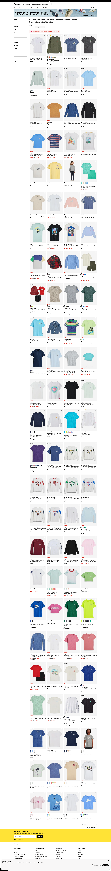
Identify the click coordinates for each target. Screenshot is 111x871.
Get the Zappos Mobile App (19, 854)
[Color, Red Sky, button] (55, 589)
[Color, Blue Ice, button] (49, 783)
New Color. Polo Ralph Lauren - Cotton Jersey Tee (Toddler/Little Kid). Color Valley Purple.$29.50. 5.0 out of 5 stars (38, 457)
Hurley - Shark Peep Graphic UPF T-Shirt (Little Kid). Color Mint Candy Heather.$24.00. (38, 235)
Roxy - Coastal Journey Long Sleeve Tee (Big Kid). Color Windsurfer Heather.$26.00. (89, 235)
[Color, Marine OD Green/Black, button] (85, 621)
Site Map (58, 854)
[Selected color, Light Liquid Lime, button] (81, 340)
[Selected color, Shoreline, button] (47, 783)
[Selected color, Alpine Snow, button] (81, 274)
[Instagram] (14, 844)
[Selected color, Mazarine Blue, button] (81, 685)
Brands (79, 850)
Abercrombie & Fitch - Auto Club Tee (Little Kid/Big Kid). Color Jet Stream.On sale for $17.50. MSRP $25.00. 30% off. (55, 710)
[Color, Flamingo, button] (83, 527)
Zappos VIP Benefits (18, 858)
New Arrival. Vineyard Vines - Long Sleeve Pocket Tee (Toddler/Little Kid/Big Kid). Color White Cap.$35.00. (89, 425)
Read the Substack (61, 1)
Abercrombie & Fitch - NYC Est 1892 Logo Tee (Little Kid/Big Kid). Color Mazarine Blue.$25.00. (89, 677)
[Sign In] (93, 4)
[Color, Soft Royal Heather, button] (51, 57)
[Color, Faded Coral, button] (51, 783)
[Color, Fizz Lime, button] (66, 432)
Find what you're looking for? (90, 827)
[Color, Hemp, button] (68, 751)
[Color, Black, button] (32, 621)
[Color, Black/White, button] (49, 306)
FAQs (36, 850)
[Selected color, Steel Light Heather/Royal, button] (64, 306)
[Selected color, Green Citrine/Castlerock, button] (81, 621)
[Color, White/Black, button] (68, 621)
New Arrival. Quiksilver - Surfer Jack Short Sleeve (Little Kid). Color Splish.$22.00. (38, 331)
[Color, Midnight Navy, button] (85, 815)
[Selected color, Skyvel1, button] (30, 783)
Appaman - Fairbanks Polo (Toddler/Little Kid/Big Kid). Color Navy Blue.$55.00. (38, 362)
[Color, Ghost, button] (87, 815)
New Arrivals (80, 854)
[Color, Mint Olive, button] (55, 57)
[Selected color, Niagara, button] (30, 91)
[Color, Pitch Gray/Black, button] (66, 621)
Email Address (18, 836)
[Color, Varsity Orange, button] (49, 57)
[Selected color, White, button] (64, 815)
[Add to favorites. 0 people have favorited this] (45, 35)
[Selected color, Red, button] (30, 306)
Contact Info (37, 852)
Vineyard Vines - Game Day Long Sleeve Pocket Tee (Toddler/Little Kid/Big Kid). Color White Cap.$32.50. (55, 425)
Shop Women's (86, 15)
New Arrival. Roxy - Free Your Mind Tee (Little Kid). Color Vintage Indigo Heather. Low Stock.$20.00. (72, 50)
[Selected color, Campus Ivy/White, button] (64, 621)
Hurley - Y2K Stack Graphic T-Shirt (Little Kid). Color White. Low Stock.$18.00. (89, 775)
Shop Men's (92, 15)
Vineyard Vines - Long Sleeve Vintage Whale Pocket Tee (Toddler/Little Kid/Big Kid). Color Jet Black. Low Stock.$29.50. (72, 550)
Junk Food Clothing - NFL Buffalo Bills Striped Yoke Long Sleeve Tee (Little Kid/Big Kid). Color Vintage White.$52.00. (89, 488)
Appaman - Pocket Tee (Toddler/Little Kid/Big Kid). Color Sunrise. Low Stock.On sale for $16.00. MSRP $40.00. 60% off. (55, 175)
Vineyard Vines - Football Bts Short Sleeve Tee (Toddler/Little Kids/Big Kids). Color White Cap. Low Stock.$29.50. (38, 50)
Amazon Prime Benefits (19, 856)
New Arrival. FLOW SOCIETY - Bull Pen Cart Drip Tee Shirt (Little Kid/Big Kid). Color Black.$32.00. (89, 710)
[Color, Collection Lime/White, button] (66, 589)
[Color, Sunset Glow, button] (55, 783)
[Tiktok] (18, 844)
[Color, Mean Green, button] (83, 815)
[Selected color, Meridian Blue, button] (64, 432)
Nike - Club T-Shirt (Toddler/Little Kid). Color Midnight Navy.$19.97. (72, 743)
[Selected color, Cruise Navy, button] (30, 432)
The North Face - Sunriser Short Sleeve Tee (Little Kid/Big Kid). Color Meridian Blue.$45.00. (72, 425)
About (15, 850)
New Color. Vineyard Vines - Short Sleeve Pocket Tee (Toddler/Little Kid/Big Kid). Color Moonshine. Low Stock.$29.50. (38, 743)
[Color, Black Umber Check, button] (49, 274)
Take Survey (58, 856)
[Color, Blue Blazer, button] (68, 717)
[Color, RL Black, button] (34, 432)
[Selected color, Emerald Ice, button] (81, 306)
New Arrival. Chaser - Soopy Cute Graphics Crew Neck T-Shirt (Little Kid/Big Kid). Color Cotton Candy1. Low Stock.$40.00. (38, 807)
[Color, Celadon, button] (32, 465)
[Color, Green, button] (32, 306)
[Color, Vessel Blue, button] (36, 465)
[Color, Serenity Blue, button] (32, 751)
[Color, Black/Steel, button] (68, 306)
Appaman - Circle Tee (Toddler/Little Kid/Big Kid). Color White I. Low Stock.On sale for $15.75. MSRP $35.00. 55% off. (89, 144)
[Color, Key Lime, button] (51, 589)
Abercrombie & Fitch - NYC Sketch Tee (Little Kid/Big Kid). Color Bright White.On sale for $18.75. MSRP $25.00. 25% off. (55, 206)
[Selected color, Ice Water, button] (81, 527)
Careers (15, 852)
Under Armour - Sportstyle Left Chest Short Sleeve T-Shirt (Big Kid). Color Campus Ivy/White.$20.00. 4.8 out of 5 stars (72, 613)
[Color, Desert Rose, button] (34, 465)
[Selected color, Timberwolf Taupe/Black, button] (47, 306)
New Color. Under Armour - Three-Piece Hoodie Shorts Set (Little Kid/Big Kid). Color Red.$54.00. (38, 299)
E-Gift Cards (59, 858)
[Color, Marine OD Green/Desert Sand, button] (66, 306)
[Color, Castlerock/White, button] (83, 621)
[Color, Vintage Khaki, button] (53, 57)
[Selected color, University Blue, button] (47, 815)
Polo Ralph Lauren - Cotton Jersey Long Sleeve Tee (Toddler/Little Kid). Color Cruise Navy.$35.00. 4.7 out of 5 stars (38, 425)
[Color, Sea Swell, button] (85, 527)
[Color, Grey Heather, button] (66, 717)
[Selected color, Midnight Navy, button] (64, 751)
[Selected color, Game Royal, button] (30, 621)
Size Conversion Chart (61, 850)
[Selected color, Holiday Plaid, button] (47, 274)
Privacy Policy (40, 862)
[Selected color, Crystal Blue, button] (47, 589)
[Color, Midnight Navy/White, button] (87, 621)
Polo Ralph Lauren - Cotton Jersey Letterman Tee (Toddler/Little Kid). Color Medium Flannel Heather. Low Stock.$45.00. (89, 50)
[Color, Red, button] (87, 306)
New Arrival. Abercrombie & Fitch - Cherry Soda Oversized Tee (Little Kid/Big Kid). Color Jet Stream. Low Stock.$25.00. (72, 677)
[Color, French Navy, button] (38, 465)
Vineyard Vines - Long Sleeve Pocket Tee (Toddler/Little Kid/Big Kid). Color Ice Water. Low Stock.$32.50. (89, 519)
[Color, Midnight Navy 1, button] (66, 751)
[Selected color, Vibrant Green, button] (81, 183)
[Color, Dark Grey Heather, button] (49, 122)
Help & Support (94, 7)
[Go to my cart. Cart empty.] (96, 4)
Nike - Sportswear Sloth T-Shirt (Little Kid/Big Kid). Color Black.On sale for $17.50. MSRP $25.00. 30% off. (55, 235)
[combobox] (37, 4)
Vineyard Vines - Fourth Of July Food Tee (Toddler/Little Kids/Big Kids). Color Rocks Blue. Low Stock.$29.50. (55, 362)
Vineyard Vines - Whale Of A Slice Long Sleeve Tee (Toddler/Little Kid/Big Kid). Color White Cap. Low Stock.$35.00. (72, 519)
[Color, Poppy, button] (53, 589)
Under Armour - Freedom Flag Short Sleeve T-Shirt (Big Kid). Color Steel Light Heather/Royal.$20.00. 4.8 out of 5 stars (72, 299)
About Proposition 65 (39, 858)
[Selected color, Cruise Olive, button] (47, 57)
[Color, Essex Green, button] (49, 589)
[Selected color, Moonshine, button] (30, 751)
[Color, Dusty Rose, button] (83, 685)
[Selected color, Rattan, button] (64, 783)
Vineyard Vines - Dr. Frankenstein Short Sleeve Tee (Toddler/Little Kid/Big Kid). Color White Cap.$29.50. (38, 113)
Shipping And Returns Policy (41, 856)
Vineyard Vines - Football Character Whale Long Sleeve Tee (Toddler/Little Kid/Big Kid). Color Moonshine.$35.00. (72, 113)
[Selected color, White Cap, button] (64, 717)
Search (54, 4)
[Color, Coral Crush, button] (70, 432)
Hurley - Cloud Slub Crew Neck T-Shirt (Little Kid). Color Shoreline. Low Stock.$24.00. (55, 775)
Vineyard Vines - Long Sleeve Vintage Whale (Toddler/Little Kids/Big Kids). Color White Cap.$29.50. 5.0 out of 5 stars (72, 710)
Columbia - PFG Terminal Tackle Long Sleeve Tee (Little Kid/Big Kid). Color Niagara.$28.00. (38, 82)
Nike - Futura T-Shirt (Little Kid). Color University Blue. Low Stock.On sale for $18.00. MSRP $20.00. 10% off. (89, 807)
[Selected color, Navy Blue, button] (30, 370)
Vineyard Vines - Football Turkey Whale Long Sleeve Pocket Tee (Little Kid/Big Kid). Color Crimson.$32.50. (38, 550)
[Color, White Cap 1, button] (34, 751)
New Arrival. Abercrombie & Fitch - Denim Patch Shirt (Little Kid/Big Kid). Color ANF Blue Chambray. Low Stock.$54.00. (55, 331)
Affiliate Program (60, 852)
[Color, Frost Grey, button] (68, 432)
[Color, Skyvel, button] (32, 783)
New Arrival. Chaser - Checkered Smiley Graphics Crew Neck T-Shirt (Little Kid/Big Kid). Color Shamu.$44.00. (89, 206)
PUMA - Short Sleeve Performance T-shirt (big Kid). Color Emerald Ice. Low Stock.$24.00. (89, 299)
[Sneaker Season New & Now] (55, 13)
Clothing (37, 27)
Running (79, 856)
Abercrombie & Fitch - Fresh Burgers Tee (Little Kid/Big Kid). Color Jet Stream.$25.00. (55, 677)
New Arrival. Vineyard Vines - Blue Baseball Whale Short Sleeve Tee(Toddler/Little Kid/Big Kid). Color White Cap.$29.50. (72, 82)
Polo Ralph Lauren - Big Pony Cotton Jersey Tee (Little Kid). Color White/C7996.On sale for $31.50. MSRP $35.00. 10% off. (38, 581)
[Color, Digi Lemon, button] (53, 783)
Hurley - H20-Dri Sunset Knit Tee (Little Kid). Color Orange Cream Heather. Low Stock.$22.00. (55, 113)
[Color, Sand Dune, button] (83, 183)
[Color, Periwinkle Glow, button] (72, 432)
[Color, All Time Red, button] (83, 274)
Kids (43, 27)
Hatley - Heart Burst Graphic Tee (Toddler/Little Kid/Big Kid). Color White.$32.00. (55, 393)
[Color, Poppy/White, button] (68, 589)
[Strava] (21, 844)
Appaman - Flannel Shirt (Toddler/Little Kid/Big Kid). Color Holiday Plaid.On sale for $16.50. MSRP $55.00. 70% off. (55, 266)
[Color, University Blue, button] (83, 340)
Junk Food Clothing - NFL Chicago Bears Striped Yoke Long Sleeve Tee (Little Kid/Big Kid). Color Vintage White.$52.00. (38, 519)
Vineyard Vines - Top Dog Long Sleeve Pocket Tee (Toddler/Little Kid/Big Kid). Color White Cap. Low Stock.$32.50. (55, 550)
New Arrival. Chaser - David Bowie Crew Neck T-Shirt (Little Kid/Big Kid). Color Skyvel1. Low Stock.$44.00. (38, 775)
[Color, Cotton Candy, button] (32, 815)
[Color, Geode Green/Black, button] (91, 621)
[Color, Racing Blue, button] (87, 183)
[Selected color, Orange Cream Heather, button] (47, 122)
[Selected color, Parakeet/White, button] (64, 589)
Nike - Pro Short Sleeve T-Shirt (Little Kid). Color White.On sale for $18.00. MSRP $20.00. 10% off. (72, 807)
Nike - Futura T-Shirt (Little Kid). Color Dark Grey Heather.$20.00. (89, 743)
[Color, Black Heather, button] (51, 122)
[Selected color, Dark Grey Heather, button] (81, 751)
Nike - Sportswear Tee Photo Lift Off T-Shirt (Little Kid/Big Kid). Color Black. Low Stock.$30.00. (72, 393)
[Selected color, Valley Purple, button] (30, 465)
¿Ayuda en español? (39, 854)
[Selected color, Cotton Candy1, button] (30, 815)
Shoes (79, 858)
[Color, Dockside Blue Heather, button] (32, 91)
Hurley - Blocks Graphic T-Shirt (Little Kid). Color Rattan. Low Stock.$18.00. (72, 775)
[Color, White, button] (85, 306)
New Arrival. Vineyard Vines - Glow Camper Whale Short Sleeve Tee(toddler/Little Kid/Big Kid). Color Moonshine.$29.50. (55, 457)
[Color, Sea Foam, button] (85, 183)
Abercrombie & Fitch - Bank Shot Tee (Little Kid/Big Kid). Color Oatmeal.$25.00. (38, 206)
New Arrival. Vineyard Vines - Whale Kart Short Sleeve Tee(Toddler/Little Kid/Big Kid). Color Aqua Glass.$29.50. (89, 393)
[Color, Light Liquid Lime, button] (49, 815)
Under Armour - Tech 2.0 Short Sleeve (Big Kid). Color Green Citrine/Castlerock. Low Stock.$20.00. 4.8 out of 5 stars (89, 613)
